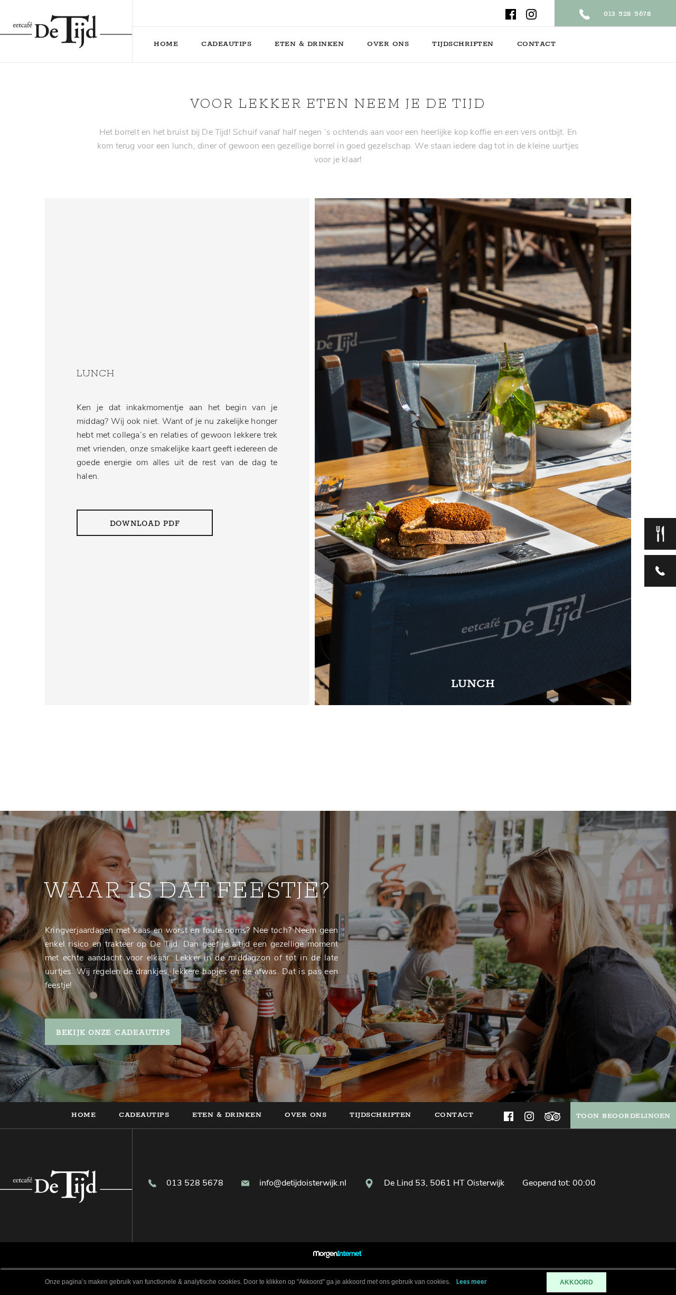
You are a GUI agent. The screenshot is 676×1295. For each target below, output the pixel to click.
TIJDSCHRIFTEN (463, 44)
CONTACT (536, 44)
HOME (166, 44)
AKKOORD (576, 1282)
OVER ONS (388, 44)
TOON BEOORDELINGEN (623, 1116)
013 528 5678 (625, 14)
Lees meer (471, 1282)
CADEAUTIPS (226, 44)
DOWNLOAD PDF (145, 524)
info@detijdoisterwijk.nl (301, 1183)
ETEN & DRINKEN (309, 44)
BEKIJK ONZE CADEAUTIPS (113, 1033)
